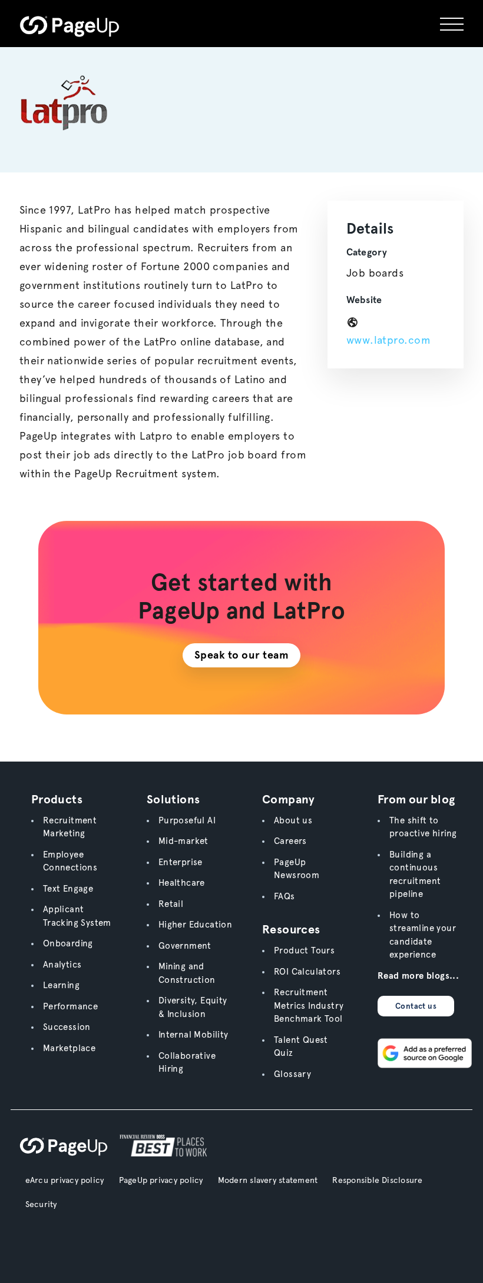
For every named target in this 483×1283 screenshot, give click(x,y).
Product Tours (304, 950)
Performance (70, 1006)
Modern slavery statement (268, 1180)
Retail (170, 904)
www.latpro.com (388, 340)
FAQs (284, 896)
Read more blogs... (418, 975)
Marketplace (69, 1048)
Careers (290, 841)
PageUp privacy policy (161, 1180)
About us (293, 820)
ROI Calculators (307, 971)
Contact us (415, 1006)
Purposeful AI (187, 820)
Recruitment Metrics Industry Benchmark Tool (308, 1005)
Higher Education (195, 924)
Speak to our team (241, 655)
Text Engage (68, 888)
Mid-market (183, 841)
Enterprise (180, 862)
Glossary (292, 1074)
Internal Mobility (193, 1034)
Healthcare (181, 883)
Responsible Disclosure (377, 1180)
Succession (67, 1027)
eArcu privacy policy (64, 1180)
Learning (61, 985)
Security (41, 1204)
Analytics (62, 964)
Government (184, 945)
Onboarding (68, 943)
